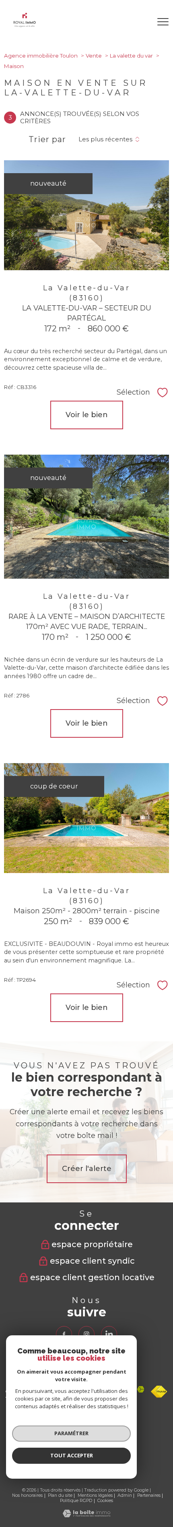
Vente (94, 55)
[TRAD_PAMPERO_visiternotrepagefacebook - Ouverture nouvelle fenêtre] (64, 1334)
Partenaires (149, 1495)
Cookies (105, 1500)
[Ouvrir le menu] (163, 22)
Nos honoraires (27, 1495)
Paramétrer (71, 1433)
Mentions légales (95, 1495)
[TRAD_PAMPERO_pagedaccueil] (24, 25)
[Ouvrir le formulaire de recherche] (140, 21)
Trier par (47, 139)
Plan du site (60, 1495)
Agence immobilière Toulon (41, 55)
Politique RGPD (76, 1500)
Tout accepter (71, 1455)
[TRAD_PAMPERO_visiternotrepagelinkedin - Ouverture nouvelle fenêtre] (109, 1334)
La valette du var (131, 55)
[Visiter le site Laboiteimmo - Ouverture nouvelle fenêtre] (86, 1515)
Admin (124, 1495)
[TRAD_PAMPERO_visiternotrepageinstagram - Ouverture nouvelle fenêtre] (86, 1334)
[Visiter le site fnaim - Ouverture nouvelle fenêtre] (159, 1392)
